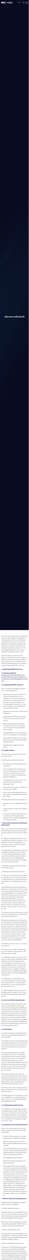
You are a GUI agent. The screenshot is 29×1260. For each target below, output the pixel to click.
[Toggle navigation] (27, 2)
